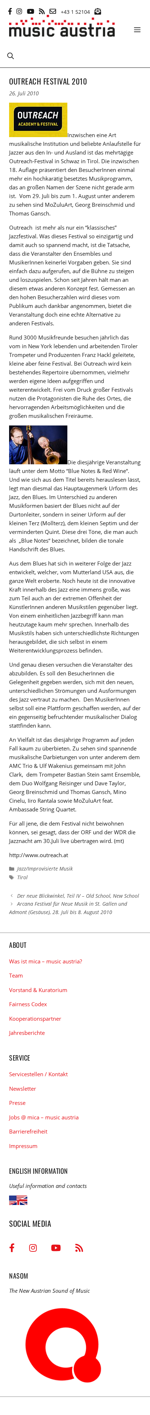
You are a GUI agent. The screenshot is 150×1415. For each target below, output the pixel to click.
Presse (17, 1102)
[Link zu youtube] (30, 11)
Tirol (22, 877)
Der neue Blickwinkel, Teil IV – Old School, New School (78, 895)
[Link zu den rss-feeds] (42, 11)
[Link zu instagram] (19, 11)
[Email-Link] (53, 11)
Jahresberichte (27, 1032)
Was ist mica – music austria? (45, 961)
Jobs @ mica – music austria (44, 1117)
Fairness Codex (28, 1004)
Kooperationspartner (35, 1018)
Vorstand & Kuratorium (38, 990)
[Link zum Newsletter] (97, 11)
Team (16, 975)
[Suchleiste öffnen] (10, 55)
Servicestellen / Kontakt (38, 1074)
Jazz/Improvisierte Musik (45, 868)
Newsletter (22, 1088)
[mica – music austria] (62, 27)
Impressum (23, 1145)
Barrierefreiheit (28, 1131)
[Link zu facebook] (10, 11)
